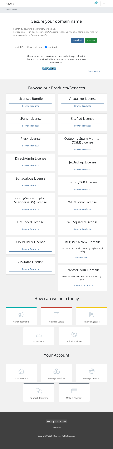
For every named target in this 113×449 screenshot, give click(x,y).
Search (76, 40)
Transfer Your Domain (82, 285)
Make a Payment (74, 398)
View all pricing (94, 71)
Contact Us (56, 427)
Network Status (56, 321)
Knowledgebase (92, 321)
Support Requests (39, 398)
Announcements (21, 321)
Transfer (91, 40)
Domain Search (82, 257)
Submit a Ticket (74, 341)
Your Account (21, 378)
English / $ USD (58, 421)
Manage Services (56, 378)
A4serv (10, 3)
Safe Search (52, 47)
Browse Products (30, 106)
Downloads (38, 341)
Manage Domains (91, 378)
